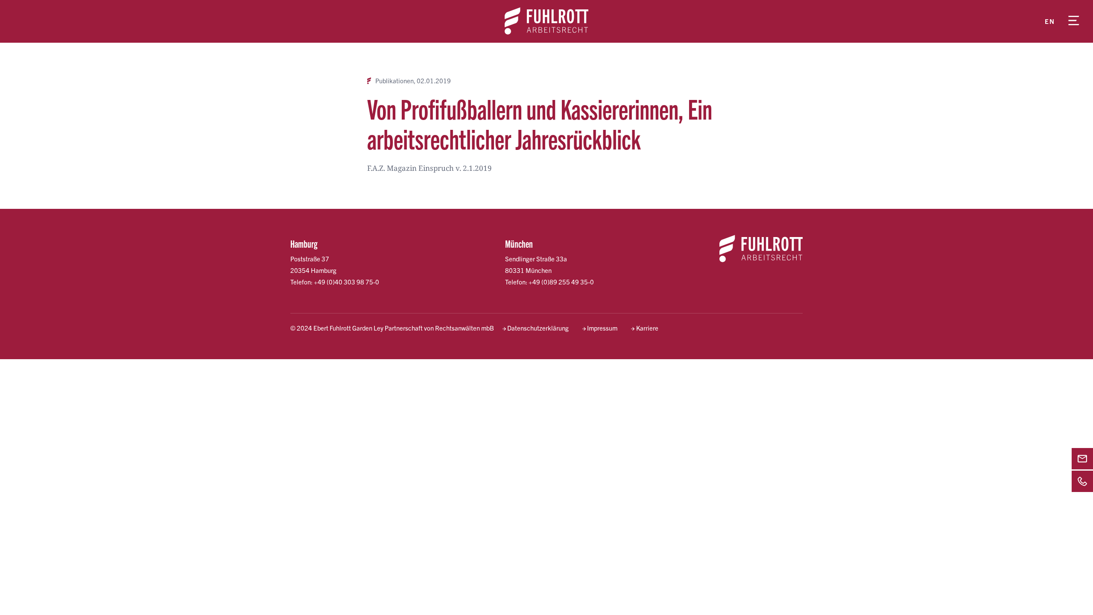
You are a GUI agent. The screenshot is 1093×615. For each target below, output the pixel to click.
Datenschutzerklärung (538, 328)
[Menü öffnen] (1074, 21)
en (1050, 21)
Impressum (602, 328)
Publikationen (394, 81)
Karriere (647, 328)
